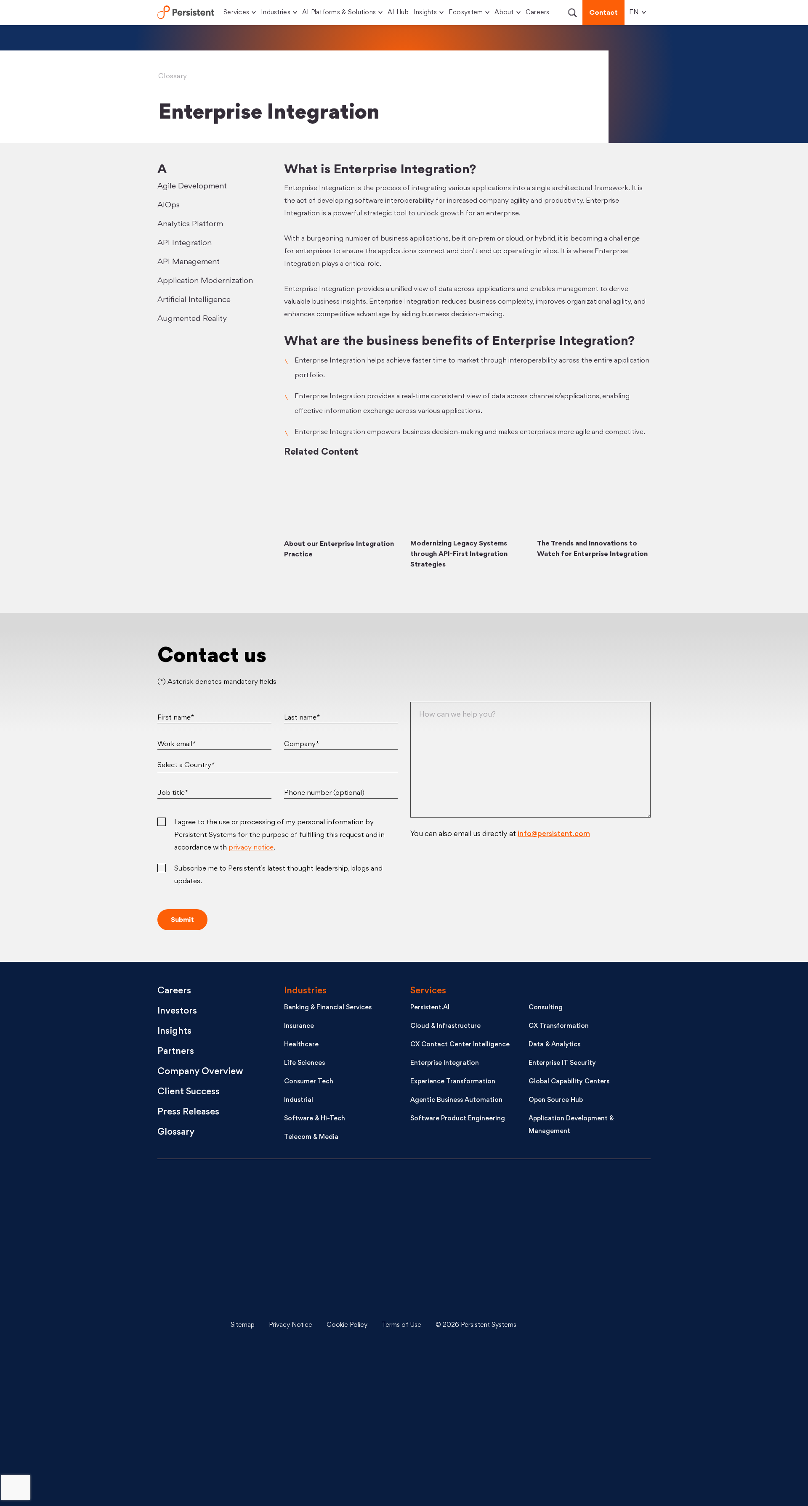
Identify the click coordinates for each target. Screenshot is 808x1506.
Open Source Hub (556, 1100)
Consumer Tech (308, 1082)
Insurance (299, 1026)
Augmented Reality (192, 319)
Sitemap (243, 1325)
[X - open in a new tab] (585, 1262)
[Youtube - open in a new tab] (585, 1325)
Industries (275, 13)
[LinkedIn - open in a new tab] (585, 1199)
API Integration (184, 243)
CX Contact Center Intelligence (460, 1045)
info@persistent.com (554, 834)
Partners (175, 1051)
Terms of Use (401, 1325)
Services (236, 13)
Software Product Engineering (457, 1119)
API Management (188, 262)
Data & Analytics (554, 1045)
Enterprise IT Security (562, 1063)
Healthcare (301, 1045)
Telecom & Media (311, 1137)
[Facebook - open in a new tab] (585, 1388)
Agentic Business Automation (456, 1100)
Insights (425, 13)
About (503, 13)
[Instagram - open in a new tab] (585, 1451)
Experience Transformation (452, 1082)
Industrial (298, 1100)
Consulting (546, 1008)
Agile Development (192, 186)
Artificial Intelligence (194, 300)
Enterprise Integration (444, 1063)
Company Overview (200, 1071)
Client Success (188, 1092)
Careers (538, 13)
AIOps (168, 205)
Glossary (172, 76)
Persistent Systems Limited (185, 12)
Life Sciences (304, 1063)
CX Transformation (559, 1026)
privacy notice (251, 847)
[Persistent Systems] (185, 1325)
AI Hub (398, 13)
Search (572, 12)
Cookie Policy (347, 1325)
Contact (603, 13)
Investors (177, 1011)
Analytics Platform (190, 224)
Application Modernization (205, 281)
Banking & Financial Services (328, 1008)
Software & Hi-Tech (314, 1119)
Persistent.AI (429, 1008)
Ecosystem (466, 13)
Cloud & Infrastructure (445, 1026)
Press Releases (188, 1112)
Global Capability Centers (569, 1082)
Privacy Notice (290, 1325)
